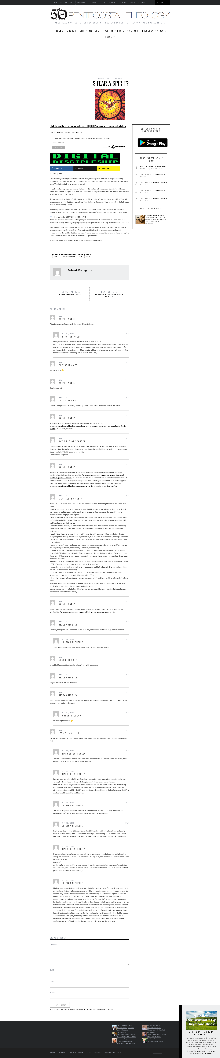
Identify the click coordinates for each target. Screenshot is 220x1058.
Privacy (110, 37)
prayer (121, 30)
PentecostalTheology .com (80, 270)
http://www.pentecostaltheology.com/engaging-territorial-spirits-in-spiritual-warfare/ (84, 486)
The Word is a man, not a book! (69, 293)
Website (53, 992)
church (71, 30)
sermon (133, 30)
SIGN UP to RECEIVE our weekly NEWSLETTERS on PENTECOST (81, 138)
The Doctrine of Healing (155, 1041)
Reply (126, 316)
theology (148, 30)
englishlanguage (69, 256)
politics (108, 30)
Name (52, 970)
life (82, 30)
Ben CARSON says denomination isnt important (109, 294)
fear (80, 256)
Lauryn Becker (147, 166)
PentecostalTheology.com (71, 132)
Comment (54, 944)
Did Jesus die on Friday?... (154, 215)
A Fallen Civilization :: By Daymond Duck (201, 1033)
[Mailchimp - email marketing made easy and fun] (114, 149)
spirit (88, 256)
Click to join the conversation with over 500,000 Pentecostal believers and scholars (88, 126)
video (160, 30)
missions (93, 30)
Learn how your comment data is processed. (97, 1009)
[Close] (180, 1009)
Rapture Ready (208, 1053)
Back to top (157, 1053)
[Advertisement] (110, 57)
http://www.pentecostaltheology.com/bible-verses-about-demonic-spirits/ (85, 612)
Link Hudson (55, 132)
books (59, 30)
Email (52, 981)
